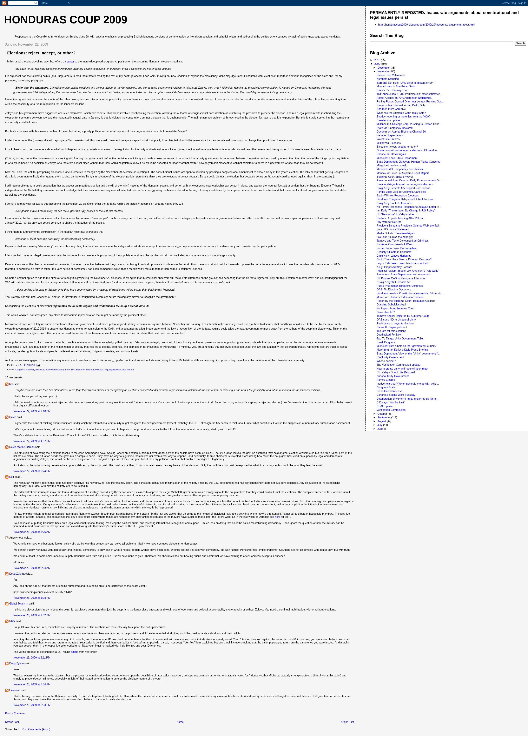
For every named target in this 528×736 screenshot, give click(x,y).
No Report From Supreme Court (395, 308)
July (380, 424)
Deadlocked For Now (389, 334)
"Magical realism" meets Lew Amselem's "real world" (408, 270)
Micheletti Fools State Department (397, 158)
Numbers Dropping (388, 78)
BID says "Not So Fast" (391, 402)
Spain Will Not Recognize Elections (398, 195)
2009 (377, 63)
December (383, 67)
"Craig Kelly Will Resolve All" (394, 282)
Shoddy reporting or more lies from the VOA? (403, 116)
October (382, 413)
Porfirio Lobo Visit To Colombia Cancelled (401, 191)
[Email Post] (38, 365)
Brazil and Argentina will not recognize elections (405, 184)
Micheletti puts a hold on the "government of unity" (407, 345)
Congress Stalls (386, 387)
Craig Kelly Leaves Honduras (394, 255)
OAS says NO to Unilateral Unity (396, 319)
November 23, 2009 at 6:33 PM (32, 705)
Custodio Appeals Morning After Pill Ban (400, 218)
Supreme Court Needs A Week (395, 244)
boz (11, 384)
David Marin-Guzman (21, 446)
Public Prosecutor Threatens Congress (400, 285)
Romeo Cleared (386, 379)
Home (180, 721)
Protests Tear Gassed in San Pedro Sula (401, 105)
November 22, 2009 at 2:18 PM (32, 411)
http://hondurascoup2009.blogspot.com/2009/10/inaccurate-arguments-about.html (426, 24)
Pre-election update (388, 120)
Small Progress (386, 342)
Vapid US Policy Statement (393, 229)
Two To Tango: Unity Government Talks (400, 338)
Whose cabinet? (386, 361)
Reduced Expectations (390, 135)
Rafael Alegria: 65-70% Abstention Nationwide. (404, 97)
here (277, 516)
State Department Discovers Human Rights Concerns (408, 161)
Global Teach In (18, 603)
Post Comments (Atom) (36, 729)
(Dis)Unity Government (390, 357)
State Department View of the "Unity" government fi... (409, 353)
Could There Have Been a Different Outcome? (404, 259)
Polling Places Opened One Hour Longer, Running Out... (410, 101)
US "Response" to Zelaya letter (395, 214)
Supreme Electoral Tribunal (89, 369)
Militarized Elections (389, 142)
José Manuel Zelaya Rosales (60, 369)
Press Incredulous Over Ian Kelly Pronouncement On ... (410, 180)
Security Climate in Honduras (394, 252)
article (74, 651)
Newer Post (12, 721)
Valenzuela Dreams (388, 139)
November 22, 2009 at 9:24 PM (32, 471)
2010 (377, 60)
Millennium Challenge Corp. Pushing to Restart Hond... (409, 124)
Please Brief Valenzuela (391, 75)
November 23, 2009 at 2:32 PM (32, 615)
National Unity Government (393, 376)
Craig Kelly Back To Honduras (394, 203)
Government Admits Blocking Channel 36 (401, 131)
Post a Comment (15, 713)
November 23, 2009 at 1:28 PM (32, 597)
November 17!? (386, 312)
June (380, 428)
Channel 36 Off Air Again (391, 154)
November (383, 71)
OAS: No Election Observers (394, 289)
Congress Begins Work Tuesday (396, 394)
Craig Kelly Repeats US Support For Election (403, 188)
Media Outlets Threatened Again (396, 233)
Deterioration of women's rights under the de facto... (407, 398)
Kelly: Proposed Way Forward (394, 267)
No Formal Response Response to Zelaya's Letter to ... (409, 206)
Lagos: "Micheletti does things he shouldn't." (403, 263)
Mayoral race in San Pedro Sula (396, 86)
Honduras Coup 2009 (65, 20)
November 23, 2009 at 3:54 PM (32, 684)
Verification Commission (391, 409)
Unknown (14, 690)
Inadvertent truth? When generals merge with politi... (408, 383)
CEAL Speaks (385, 406)
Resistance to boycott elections (395, 323)
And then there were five (391, 108)
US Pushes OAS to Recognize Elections (401, 278)
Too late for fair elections (391, 330)
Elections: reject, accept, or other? (397, 146)
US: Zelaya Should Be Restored (396, 372)
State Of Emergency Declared (394, 127)
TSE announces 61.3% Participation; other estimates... (410, 93)
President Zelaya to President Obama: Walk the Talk (408, 225)
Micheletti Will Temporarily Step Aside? (400, 169)
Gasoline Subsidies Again (392, 304)
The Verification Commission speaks (398, 364)
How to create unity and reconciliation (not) (402, 368)
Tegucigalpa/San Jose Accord (119, 369)
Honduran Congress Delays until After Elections (405, 199)
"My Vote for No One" (389, 221)
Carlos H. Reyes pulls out (392, 327)
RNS (12, 621)
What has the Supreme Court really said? (401, 112)
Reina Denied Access (389, 391)
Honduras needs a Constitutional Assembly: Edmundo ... (410, 293)
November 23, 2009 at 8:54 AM (32, 567)
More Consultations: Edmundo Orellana (400, 297)
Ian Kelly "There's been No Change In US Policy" (406, 210)
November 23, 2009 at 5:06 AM (32, 531)
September (384, 417)
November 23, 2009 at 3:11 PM (31, 657)
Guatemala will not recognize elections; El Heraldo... (408, 150)
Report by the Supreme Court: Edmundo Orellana (406, 300)
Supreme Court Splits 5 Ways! (395, 176)
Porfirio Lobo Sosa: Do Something (397, 248)
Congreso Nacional (24, 369)
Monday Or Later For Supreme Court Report (403, 173)
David (12, 417)
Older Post (347, 721)
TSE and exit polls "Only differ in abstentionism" (405, 82)
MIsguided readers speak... (393, 165)
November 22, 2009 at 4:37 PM (32, 441)
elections (39, 369)
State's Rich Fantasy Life (392, 90)
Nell (11, 476)
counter (69, 61)
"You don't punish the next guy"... (396, 236)
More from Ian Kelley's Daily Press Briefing (402, 349)
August (382, 421)
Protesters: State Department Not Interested (403, 274)
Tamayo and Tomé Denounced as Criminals (403, 240)
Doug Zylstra (17, 573)
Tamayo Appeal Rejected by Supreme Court (403, 315)
